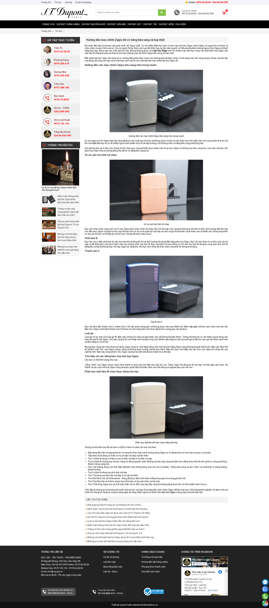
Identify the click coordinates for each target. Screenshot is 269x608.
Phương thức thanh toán (153, 566)
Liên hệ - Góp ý (110, 571)
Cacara (99, 53)
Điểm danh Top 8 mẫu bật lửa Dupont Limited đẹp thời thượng (117, 509)
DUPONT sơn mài (116, 24)
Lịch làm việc (109, 562)
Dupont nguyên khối (93, 24)
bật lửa (96, 143)
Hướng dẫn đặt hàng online (155, 562)
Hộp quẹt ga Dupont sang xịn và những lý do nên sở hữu (114, 505)
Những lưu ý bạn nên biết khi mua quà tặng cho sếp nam (67, 249)
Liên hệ (68, 2)
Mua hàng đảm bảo (112, 566)
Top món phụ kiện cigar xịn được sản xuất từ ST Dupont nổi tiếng (118, 513)
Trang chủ (48, 24)
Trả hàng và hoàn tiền (152, 557)
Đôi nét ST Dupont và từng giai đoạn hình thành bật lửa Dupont (117, 517)
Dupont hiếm (166, 24)
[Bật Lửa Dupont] (64, 12)
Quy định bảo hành (151, 571)
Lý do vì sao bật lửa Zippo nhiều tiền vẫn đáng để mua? (59, 188)
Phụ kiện (181, 24)
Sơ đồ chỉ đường (111, 557)
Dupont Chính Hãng (68, 24)
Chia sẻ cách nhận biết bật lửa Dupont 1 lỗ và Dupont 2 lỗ (68, 224)
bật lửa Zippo (168, 492)
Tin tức (58, 31)
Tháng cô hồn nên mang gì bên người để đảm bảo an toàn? (67, 212)
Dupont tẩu (150, 24)
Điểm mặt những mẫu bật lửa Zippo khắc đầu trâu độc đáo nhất (68, 199)
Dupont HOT (135, 24)
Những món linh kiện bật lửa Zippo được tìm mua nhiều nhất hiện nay (120, 537)
